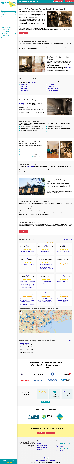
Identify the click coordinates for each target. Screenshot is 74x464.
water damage (32, 82)
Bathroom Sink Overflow (53, 88)
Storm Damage (4, 16)
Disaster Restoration (5, 18)
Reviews (40, 443)
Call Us (41, 432)
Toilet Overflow (51, 86)
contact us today (32, 31)
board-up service (66, 189)
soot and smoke (22, 103)
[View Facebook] (44, 458)
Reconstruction (4, 20)
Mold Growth (27, 149)
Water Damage (4, 12)
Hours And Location (42, 445)
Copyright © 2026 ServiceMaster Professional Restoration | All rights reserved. (46, 462)
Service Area (27, 3)
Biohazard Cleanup (4, 33)
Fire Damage (3, 14)
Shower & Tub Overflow (53, 90)
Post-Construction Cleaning (6, 27)
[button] (50, 322)
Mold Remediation (4, 23)
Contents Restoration (5, 29)
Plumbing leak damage (25, 90)
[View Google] (48, 458)
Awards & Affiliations (42, 447)
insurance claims (30, 166)
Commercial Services (5, 31)
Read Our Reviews (8, 460)
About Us (37, 460)
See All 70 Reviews (68, 239)
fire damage (25, 101)
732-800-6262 (59, 1)
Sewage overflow (24, 88)
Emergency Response (5, 35)
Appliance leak (51, 84)
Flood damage (24, 86)
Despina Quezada (24, 343)
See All (70, 340)
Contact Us (69, 1)
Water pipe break (24, 84)
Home (21, 3)
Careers (40, 449)
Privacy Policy (53, 460)
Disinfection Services (5, 25)
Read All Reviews (46, 401)
